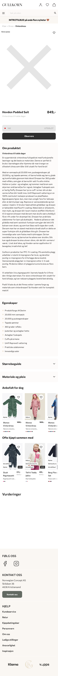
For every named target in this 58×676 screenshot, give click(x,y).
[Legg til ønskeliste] (54, 32)
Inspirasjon (7, 651)
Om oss (6, 634)
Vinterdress (20, 26)
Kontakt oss (12, 594)
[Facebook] (5, 563)
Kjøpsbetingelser (10, 622)
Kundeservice (9, 611)
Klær (4, 26)
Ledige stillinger (10, 639)
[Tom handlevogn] (54, 5)
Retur (5, 617)
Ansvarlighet (8, 645)
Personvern (8, 628)
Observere (29, 136)
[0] (47, 5)
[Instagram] (16, 563)
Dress (10, 26)
